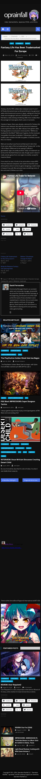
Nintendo (16, 281)
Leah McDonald (19, 732)
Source (3, 216)
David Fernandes (22, 55)
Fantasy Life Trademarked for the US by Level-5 (9, 257)
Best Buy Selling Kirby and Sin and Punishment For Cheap (11, 480)
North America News (8, 355)
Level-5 (11, 281)
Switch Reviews (7, 681)
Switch (31, 452)
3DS (12, 43)
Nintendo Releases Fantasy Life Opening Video (9, 267)
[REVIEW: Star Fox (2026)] (7, 730)
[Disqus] (20, 510)
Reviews (23, 678)
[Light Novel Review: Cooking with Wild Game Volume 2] (7, 752)
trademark (23, 281)
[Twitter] (10, 312)
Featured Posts (10, 648)
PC (26, 398)
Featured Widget (7, 448)
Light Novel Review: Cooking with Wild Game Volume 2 (27, 750)
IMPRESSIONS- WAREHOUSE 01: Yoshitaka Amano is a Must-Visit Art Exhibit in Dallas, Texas (26, 740)
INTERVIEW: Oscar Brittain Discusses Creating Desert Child (20, 461)
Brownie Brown (23, 279)
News (27, 43)
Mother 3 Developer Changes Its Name (26, 257)
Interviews (19, 448)
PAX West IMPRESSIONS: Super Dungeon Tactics (18, 403)
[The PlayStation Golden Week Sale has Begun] (20, 336)
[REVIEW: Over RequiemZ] (20, 664)
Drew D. (31, 754)
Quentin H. (32, 745)
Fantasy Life (4, 281)
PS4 (20, 355)
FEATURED (25, 444)
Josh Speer (20, 407)
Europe (37, 279)
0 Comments (28, 687)
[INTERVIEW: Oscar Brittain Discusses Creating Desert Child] (20, 429)
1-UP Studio (11, 279)
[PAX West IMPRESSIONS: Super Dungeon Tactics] (20, 383)
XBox (3, 456)
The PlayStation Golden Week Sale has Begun (20, 358)
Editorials (14, 444)
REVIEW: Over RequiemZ (11, 684)
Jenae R (18, 687)
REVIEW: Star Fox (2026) (23, 727)
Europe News (15, 351)
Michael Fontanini (20, 361)
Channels (19, 43)
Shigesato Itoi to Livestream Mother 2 (32, 480)
